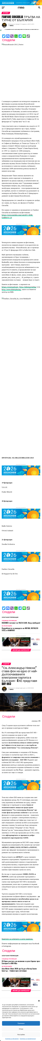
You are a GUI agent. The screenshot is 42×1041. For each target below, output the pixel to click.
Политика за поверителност (28, 1038)
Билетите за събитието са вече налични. (17, 939)
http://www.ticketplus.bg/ (11, 289)
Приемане (21, 1023)
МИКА (11, 25)
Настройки (21, 1034)
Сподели (8, 40)
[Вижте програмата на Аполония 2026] (21, 5)
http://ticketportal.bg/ (27, 287)
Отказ (21, 1029)
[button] (39, 1001)
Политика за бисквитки (12, 1038)
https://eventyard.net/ (10, 287)
